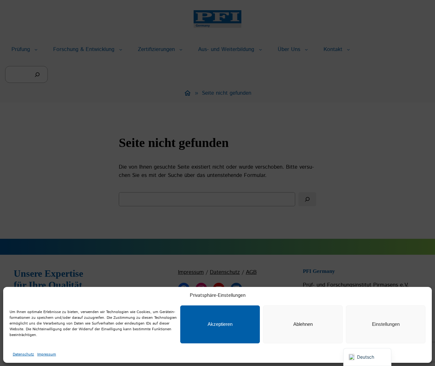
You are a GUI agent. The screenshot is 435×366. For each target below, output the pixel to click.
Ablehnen (303, 324)
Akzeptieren (220, 324)
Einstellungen (386, 324)
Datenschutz (23, 354)
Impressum (46, 354)
